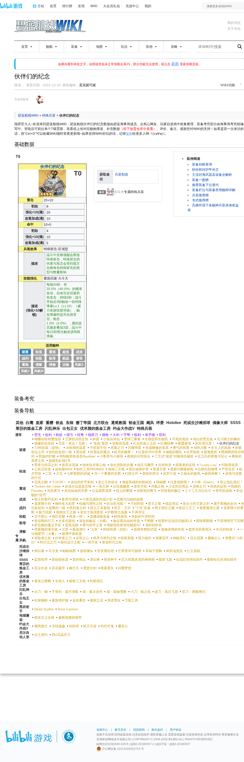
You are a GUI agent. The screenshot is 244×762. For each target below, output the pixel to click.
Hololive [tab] (173, 423)
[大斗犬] (110, 192)
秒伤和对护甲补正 (205, 170)
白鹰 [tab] (29, 423)
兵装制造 (121, 174)
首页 (53, 6)
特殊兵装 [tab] (144, 428)
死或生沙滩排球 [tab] (196, 423)
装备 (75, 46)
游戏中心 (102, 729)
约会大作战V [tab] (124, 428)
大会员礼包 (111, 6)
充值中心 (132, 6)
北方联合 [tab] (101, 423)
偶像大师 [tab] (220, 423)
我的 (148, 6)
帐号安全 (120, 729)
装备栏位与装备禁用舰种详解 (213, 190)
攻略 (174, 46)
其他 (149, 46)
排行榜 (67, 6)
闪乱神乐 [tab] (52, 428)
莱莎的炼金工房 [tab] (29, 428)
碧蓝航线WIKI (28, 115)
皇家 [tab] (39, 423)
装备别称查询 (202, 164)
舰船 (50, 46)
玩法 (124, 46)
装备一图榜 (200, 180)
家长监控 (157, 729)
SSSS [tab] (235, 423)
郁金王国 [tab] (136, 423)
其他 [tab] (19, 423)
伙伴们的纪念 (52, 166)
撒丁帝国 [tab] (83, 423)
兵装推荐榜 (200, 195)
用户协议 (175, 729)
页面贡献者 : (22, 99)
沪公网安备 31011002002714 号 (122, 749)
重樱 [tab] (49, 423)
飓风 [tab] (150, 423)
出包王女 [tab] (70, 428)
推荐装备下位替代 (205, 185)
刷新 (175, 64)
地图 (100, 46)
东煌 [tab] (69, 423)
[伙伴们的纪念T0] (52, 183)
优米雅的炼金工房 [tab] (95, 428)
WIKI (93, 6)
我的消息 (234, 23)
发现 (81, 6)
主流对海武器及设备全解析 (212, 175)
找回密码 (139, 729)
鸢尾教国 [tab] (118, 423)
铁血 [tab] (59, 423)
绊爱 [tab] (160, 423)
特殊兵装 (49, 115)
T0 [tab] (18, 157)
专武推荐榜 (200, 200)
